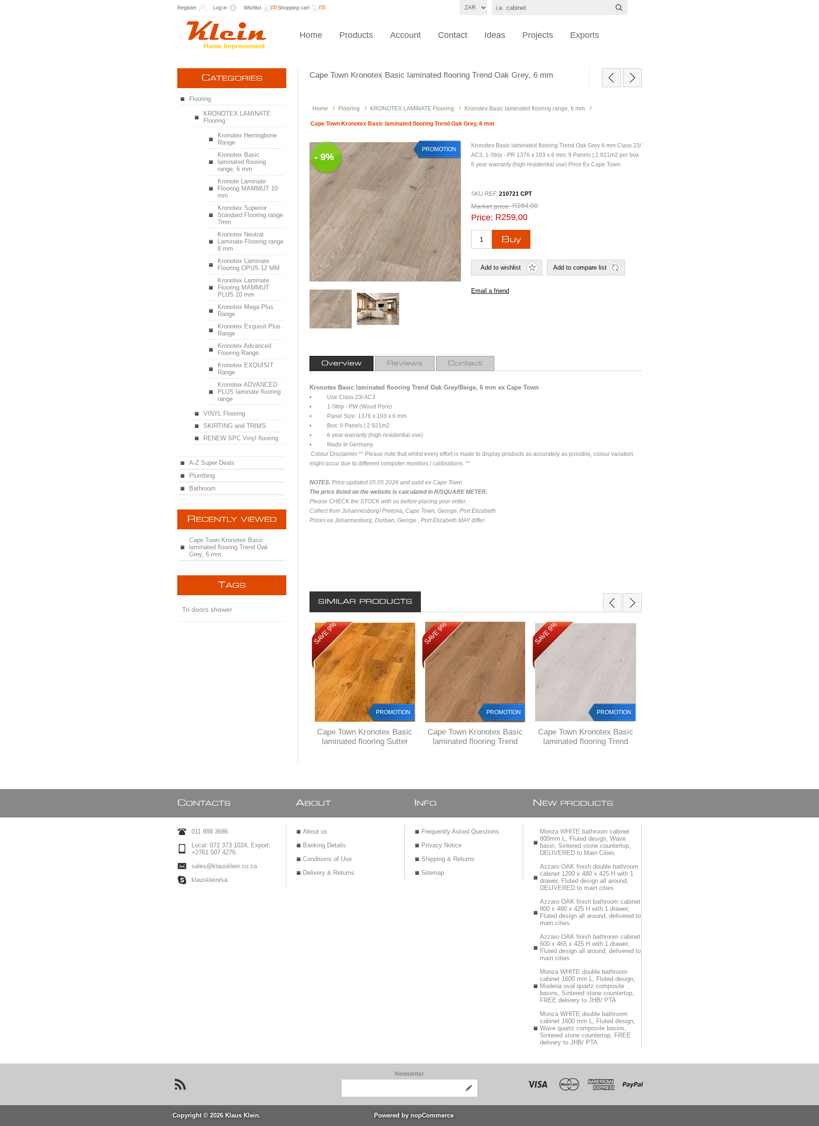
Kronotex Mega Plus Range (245, 310)
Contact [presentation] (465, 363)
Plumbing (202, 475)
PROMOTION (393, 712)
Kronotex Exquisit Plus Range (249, 330)
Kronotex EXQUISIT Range (245, 369)
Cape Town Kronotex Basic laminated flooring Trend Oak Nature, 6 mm (475, 741)
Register (187, 7)
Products (356, 35)
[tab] (341, 363)
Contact (452, 35)
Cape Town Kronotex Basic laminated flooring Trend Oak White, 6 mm (585, 741)
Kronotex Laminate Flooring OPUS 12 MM (249, 264)
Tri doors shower (207, 609)
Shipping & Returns (447, 859)
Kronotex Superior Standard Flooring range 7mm (250, 215)
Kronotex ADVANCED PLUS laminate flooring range (249, 391)
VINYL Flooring (224, 413)
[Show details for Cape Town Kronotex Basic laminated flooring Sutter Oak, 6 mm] (364, 672)
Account (405, 35)
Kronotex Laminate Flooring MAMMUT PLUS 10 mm (243, 287)
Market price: (490, 206)
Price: (482, 217)
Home (311, 35)
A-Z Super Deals (212, 462)
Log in (220, 7)
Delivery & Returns (329, 872)
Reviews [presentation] (405, 363)
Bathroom (202, 488)
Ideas (494, 35)
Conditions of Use (327, 859)
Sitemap (432, 872)
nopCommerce (432, 1115)
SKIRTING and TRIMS (234, 425)
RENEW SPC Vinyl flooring (240, 438)
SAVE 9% (324, 632)
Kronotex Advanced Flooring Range (244, 349)
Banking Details (324, 845)
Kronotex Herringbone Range (247, 139)
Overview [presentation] (341, 363)
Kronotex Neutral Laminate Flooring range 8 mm (250, 241)
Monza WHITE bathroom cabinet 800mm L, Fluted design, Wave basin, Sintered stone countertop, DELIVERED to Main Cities (585, 842)
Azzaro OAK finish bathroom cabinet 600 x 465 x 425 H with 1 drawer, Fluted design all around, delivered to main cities (590, 947)
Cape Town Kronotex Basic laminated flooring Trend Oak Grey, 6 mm (228, 547)
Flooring (200, 98)
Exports (584, 35)
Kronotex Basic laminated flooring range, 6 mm (242, 162)
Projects (537, 35)
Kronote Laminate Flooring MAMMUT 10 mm (248, 188)
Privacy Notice (441, 845)
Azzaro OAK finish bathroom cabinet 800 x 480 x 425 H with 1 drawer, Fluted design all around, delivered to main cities (590, 912)
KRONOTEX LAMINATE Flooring (237, 117)
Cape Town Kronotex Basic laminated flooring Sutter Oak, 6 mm (364, 741)
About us (315, 831)
